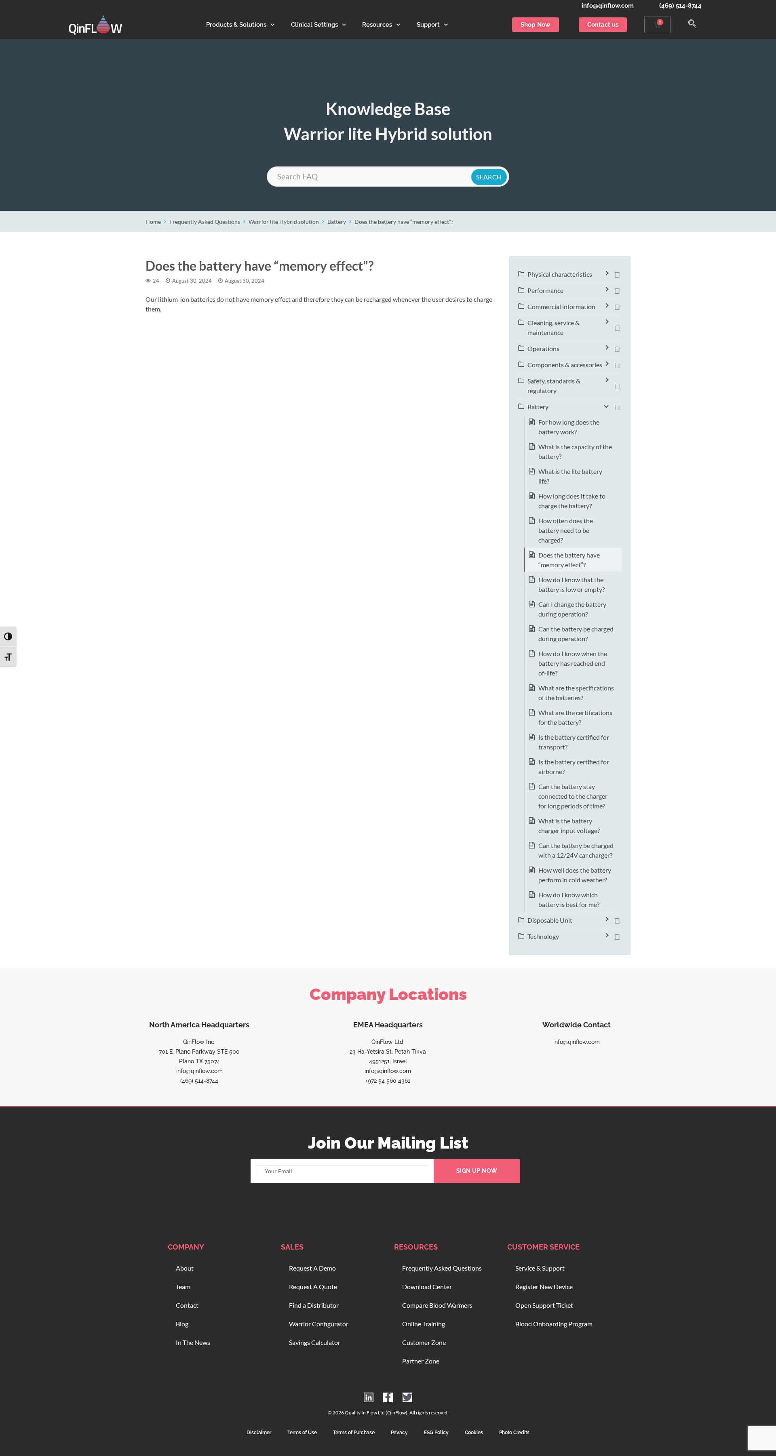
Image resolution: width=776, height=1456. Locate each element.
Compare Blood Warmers (437, 1305)
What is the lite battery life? (570, 476)
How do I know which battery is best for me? (568, 899)
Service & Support (540, 1268)
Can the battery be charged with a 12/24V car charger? (576, 850)
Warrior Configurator (318, 1324)
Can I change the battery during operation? (572, 609)
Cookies (474, 1432)
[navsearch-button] (692, 25)
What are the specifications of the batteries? (576, 692)
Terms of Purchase (354, 1432)
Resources (377, 24)
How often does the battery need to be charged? (565, 530)
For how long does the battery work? (568, 427)
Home (153, 221)
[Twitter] (407, 1397)
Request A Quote (313, 1286)
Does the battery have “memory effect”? (403, 221)
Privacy (399, 1432)
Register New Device (544, 1286)
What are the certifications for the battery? (575, 717)
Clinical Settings (314, 24)
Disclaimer (259, 1432)
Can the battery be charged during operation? (576, 633)
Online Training (423, 1324)
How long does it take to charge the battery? (571, 500)
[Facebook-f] (388, 1397)
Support (428, 24)
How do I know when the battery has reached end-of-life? (572, 663)
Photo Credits (514, 1432)
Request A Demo (312, 1268)
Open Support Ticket (544, 1305)
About (185, 1268)
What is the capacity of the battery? (575, 451)
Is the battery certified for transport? (573, 742)
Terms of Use (302, 1432)
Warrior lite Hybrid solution (284, 221)
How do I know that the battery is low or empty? (571, 584)
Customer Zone (424, 1342)
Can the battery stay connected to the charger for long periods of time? (572, 796)
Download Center (427, 1286)
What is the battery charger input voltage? (569, 825)
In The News (193, 1342)
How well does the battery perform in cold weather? (574, 875)
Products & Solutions (236, 24)
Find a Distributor (314, 1305)
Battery (336, 221)
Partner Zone (420, 1361)
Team (183, 1286)
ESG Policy (436, 1432)
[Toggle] (617, 274)
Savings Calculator (314, 1342)
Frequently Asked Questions (204, 221)
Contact (187, 1305)
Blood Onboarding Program (554, 1324)
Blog (182, 1324)
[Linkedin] (368, 1397)
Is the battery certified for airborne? (573, 766)
